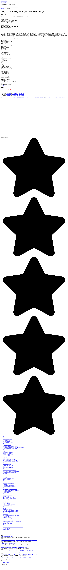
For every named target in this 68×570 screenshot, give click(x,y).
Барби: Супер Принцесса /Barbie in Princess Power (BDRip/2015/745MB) (17, 557)
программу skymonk (23, 89)
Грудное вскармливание (8, 485)
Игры (4, 451)
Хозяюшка (5, 524)
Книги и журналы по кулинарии (10, 461)
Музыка (5, 477)
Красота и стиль (6, 474)
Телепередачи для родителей (9, 498)
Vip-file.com (21, 93)
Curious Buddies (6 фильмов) (7, 532)
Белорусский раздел (7, 439)
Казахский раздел (7, 464)
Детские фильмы (7, 445)
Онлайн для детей (7, 491)
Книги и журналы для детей (9, 470)
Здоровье (5, 473)
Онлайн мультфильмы (8, 493)
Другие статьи (6, 528)
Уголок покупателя (7, 523)
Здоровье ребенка (7, 449)
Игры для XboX (6, 456)
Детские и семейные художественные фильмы (13, 447)
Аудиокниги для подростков (9, 468)
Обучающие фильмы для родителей (11, 515)
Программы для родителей (9, 504)
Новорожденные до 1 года (9, 483)
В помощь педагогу (7, 441)
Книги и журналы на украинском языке (12, 487)
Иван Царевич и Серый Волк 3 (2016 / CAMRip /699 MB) (14, 547)
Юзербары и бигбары (8, 512)
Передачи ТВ (6, 496)
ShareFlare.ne (15, 94)
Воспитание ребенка (8, 442)
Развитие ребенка (7, 506)
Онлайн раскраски (7, 495)
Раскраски (5, 522)
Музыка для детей (7, 479)
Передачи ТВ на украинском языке (11, 510)
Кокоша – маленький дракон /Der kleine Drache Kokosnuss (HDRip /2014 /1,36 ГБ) (19, 554)
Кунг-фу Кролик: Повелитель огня (8, 543)
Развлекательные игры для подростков (12, 521)
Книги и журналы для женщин (10, 460)
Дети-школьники (7, 443)
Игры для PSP (6, 455)
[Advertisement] (34, 109)
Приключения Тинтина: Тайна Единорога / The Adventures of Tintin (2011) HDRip (19, 540)
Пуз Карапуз (3, 2)
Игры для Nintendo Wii (8, 453)
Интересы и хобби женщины (9, 459)
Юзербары (5, 514)
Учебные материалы (7, 525)
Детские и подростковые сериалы (10, 446)
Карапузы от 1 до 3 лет (8, 465)
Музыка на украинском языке (10, 489)
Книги (4, 466)
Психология (6, 516)
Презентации (6, 502)
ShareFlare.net (15, 93)
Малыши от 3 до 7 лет (8, 476)
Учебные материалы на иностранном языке (13, 527)
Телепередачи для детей (8, 497)
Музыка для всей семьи (8, 478)
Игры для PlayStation (8, 454)
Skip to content (4, 1)
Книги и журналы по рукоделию (10, 462)
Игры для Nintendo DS (8, 452)
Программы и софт (7, 500)
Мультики (5, 480)
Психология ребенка (7, 505)
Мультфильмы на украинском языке (11, 490)
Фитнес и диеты (7, 517)
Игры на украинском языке (9, 486)
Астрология (6, 437)
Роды (4, 508)
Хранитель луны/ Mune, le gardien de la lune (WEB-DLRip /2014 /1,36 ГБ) (17, 550)
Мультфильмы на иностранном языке (11, 481)
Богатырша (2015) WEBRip (7, 536)
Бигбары (5, 484)
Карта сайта (6, 529)
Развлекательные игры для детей (10, 520)
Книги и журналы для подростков (11, 471)
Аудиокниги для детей (8, 467)
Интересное (6, 458)
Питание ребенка (7, 499)
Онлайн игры (6, 492)
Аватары (5, 436)
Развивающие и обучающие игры (10, 518)
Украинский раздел (7, 509)
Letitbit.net (9, 93)
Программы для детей (8, 503)
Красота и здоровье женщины (10, 472)
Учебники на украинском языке (10, 511)
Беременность (6, 440)
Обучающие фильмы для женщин (10, 448)
